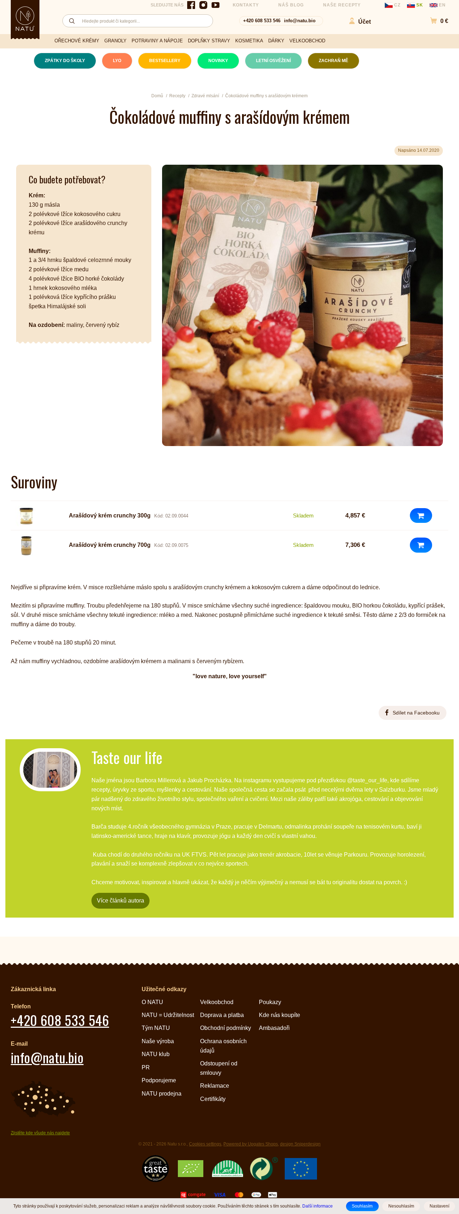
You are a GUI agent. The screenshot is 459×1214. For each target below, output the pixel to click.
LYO (117, 60)
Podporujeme (159, 1080)
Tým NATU (156, 1028)
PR (146, 1067)
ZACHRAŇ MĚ (333, 60)
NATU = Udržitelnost (168, 1015)
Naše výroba (158, 1041)
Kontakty (246, 5)
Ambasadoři (274, 1028)
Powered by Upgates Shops (250, 1144)
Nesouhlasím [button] (401, 1206)
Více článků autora (120, 900)
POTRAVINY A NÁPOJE (157, 40)
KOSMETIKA (249, 40)
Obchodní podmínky (225, 1028)
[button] (435, 21)
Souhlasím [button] (362, 1206)
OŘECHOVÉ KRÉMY (77, 40)
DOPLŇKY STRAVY (209, 40)
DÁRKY (276, 40)
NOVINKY (218, 60)
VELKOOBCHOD (307, 40)
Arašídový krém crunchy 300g (110, 515)
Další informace (317, 1206)
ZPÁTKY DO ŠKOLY (65, 60)
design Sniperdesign (300, 1144)
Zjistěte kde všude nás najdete (40, 1132)
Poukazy (270, 1002)
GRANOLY (115, 40)
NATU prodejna (161, 1094)
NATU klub (156, 1054)
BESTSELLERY (164, 60)
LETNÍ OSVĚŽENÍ (273, 60)
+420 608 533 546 (261, 20)
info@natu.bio (300, 20)
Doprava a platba (222, 1015)
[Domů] (25, 18)
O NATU (152, 1002)
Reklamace (214, 1086)
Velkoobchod (216, 1002)
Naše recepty (342, 5)
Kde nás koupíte (279, 1015)
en (441, 5)
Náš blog (291, 5)
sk (420, 5)
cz (397, 5)
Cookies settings (205, 1144)
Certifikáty (213, 1099)
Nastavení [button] (439, 1206)
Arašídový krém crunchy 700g (110, 545)
